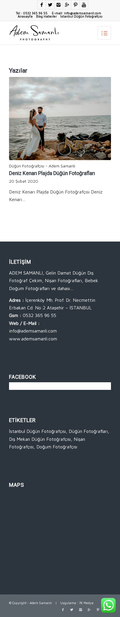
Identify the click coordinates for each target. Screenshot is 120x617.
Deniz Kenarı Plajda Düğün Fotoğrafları (52, 173)
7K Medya (86, 603)
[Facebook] (42, 4)
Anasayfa (25, 16)
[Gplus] (67, 4)
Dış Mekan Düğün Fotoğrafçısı (40, 439)
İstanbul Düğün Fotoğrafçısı (81, 16)
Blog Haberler (46, 16)
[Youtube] (84, 4)
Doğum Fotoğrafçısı (56, 446)
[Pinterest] (75, 4)
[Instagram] (58, 4)
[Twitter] (50, 4)
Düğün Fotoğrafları (88, 431)
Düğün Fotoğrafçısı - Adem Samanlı (42, 165)
